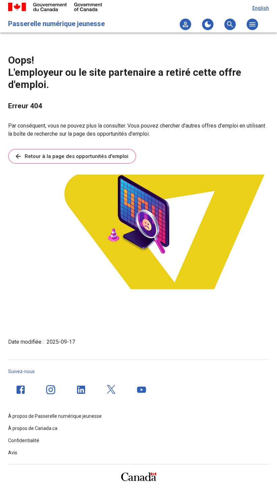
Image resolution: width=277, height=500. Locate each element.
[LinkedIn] (81, 389)
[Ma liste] (185, 24)
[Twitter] (111, 389)
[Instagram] (50, 389)
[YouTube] (141, 389)
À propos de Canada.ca (32, 428)
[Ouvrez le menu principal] (252, 24)
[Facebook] (20, 389)
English (260, 8)
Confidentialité (23, 440)
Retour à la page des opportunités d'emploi (76, 156)
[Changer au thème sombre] (207, 24)
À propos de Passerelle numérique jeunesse (55, 416)
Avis (12, 452)
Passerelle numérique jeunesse (56, 24)
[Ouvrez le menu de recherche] (230, 24)
